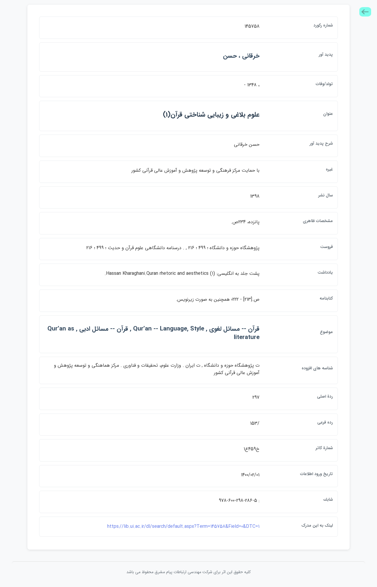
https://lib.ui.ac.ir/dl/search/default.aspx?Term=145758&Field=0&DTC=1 (183, 526)
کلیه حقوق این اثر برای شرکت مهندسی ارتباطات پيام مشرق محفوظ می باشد (188, 572)
